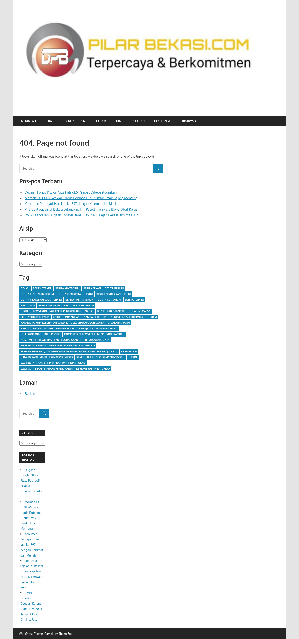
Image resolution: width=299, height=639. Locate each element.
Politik (137, 121)
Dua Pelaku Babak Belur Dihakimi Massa (123, 311)
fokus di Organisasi (66, 317)
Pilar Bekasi (129, 351)
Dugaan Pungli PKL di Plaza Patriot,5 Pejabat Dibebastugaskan (71, 192)
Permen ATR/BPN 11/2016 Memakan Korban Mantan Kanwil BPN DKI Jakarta (69, 351)
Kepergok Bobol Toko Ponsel (41, 334)
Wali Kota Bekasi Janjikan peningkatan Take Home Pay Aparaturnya (65, 368)
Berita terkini (134, 299)
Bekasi (25, 288)
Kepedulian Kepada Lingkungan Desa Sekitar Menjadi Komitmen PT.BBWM (69, 328)
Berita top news (49, 305)
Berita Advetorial (67, 288)
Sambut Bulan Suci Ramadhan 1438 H (100, 357)
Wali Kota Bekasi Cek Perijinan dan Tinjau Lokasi (53, 362)
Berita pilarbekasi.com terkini (41, 299)
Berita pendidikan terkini (113, 294)
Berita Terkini (75, 121)
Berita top (28, 305)
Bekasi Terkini (42, 288)
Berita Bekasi (92, 288)
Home (119, 121)
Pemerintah (26, 121)
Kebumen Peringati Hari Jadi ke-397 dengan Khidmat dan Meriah (72, 204)
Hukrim (100, 121)
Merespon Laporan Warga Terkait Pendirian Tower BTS (58, 345)
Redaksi (50, 121)
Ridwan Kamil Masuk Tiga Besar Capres (47, 357)
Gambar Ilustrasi (95, 317)
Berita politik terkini (79, 299)
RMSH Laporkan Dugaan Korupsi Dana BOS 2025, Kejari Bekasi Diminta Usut (81, 215)
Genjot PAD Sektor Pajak (127, 317)
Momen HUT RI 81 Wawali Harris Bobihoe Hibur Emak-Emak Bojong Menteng (81, 198)
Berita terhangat (109, 299)
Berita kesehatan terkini (37, 294)
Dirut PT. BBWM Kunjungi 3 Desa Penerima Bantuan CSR (57, 311)
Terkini (133, 357)
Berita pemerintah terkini (75, 294)
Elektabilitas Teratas (35, 317)
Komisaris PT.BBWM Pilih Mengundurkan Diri (94, 334)
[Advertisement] (206, 99)
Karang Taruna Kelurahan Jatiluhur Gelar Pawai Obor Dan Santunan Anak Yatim (75, 322)
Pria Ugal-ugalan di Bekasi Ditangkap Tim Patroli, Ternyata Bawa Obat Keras (81, 209)
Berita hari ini (114, 288)
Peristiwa (186, 121)
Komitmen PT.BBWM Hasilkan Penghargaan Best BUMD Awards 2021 (65, 339)
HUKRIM (152, 317)
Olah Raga (162, 121)
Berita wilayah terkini (79, 305)
